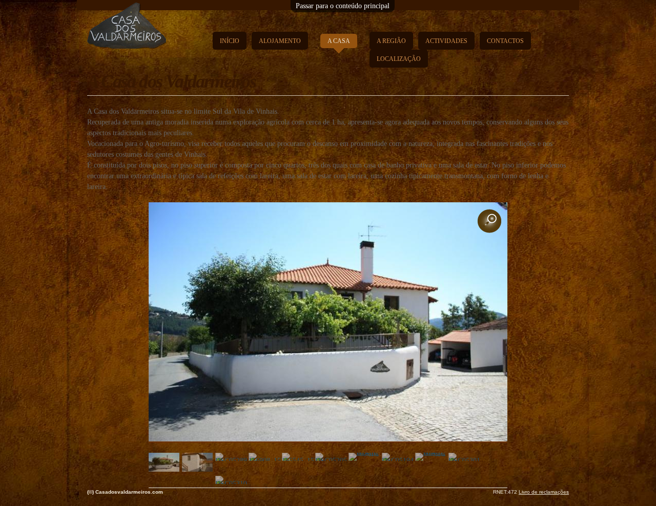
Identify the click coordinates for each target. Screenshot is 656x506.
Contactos (505, 41)
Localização (399, 58)
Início (229, 41)
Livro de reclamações (544, 492)
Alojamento (280, 41)
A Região (391, 41)
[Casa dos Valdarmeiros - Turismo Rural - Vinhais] (126, 43)
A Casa (338, 41)
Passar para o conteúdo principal (342, 6)
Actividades (446, 41)
